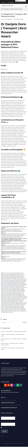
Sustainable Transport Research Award (9, 302)
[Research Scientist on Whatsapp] (17, 385)
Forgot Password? (5, 436)
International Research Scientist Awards (10, 392)
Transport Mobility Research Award (12, 307)
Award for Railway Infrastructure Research (12, 276)
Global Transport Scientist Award (17, 286)
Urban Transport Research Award (14, 311)
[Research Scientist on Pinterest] (11, 385)
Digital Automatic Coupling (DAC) (19, 208)
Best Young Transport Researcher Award (10, 281)
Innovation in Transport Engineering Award (10, 289)
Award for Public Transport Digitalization (10, 275)
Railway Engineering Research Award (17, 299)
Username (5, 415)
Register (3, 435)
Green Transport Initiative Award (8, 287)
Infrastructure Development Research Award (14, 288)
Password (5, 421)
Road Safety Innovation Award (7, 300)
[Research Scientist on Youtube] (8, 385)
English (18, 0)
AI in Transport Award (9, 273)
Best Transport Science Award (19, 280)
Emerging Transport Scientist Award (16, 282)
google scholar (4, 69)
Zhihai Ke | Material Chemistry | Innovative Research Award (12, 335)
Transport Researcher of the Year (11, 309)
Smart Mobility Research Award (15, 301)
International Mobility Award (11, 293)
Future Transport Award (13, 284)
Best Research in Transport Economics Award (14, 279)
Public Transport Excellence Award (11, 297)
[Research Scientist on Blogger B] (5, 385)
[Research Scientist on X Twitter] (2, 385)
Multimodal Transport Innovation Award (9, 296)
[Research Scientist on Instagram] (14, 385)
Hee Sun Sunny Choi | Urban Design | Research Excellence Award (14, 339)
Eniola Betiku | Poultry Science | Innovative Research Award (12, 348)
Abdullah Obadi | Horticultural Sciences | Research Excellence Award (12, 344)
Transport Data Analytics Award (8, 305)
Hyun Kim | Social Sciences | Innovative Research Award (13, 331)
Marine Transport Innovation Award (17, 295)
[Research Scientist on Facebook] (20, 385)
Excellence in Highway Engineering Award (10, 283)
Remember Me (5, 427)
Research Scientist (7, 5)
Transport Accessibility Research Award (17, 303)
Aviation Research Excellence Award (16, 274)
